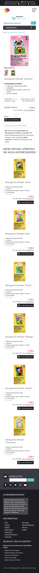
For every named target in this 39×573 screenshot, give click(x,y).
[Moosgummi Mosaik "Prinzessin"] (19, 426)
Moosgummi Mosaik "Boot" (17, 234)
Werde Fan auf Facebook (12, 550)
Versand (7, 525)
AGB (6, 522)
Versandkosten (30, 110)
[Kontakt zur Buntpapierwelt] (15, 483)
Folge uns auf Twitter (10, 557)
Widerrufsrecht (9, 530)
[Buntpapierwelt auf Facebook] (5, 483)
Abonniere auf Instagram (12, 555)
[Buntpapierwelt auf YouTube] (25, 483)
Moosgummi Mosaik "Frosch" (18, 285)
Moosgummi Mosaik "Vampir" (18, 388)
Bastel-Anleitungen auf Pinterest (14, 553)
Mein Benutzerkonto (14, 2)
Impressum (8, 537)
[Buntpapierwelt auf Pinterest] (10, 483)
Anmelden (33, 4)
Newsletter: (16, 476)
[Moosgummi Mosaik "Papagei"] (19, 323)
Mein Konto (25, 522)
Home (4, 32)
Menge (6, 116)
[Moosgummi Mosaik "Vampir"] (19, 374)
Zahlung (7, 527)
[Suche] (33, 23)
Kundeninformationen (11, 534)
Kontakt (24, 530)
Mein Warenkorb (11, 4)
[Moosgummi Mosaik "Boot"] (19, 220)
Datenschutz (8, 532)
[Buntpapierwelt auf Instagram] (20, 483)
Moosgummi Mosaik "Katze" (18, 182)
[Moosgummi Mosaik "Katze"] (19, 168)
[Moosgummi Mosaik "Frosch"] (19, 271)
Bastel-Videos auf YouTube (12, 560)
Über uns (24, 527)
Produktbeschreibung (16, 126)
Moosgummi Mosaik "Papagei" (19, 337)
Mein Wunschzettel (29, 2)
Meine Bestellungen (28, 525)
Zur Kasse (23, 4)
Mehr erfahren (8, 194)
